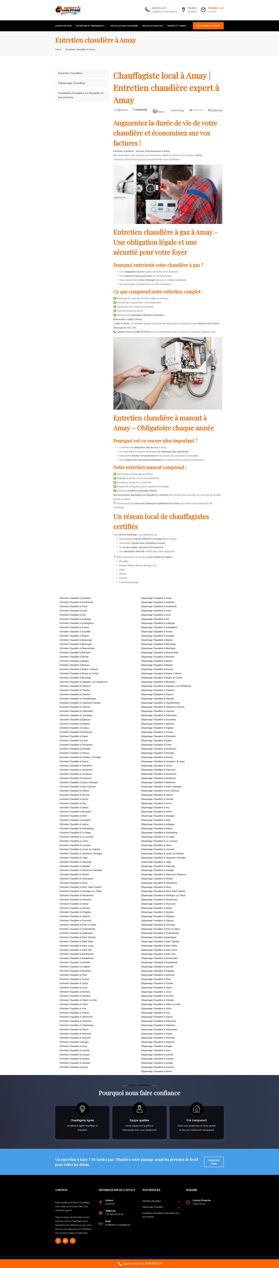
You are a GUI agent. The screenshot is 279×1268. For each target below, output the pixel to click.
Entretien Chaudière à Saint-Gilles (77, 941)
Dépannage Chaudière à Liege (156, 862)
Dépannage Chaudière (71, 83)
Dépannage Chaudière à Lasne (156, 845)
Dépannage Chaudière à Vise (155, 1012)
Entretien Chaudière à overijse (75, 1054)
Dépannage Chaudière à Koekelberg (159, 832)
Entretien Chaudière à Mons (73, 883)
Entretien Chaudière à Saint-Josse (77, 945)
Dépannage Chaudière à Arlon (156, 610)
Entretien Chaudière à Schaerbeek (77, 958)
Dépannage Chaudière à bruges (156, 1046)
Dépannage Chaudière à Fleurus (157, 757)
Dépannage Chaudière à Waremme (158, 1021)
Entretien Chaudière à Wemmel (75, 1033)
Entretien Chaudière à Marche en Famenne (81, 870)
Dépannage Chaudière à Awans (157, 631)
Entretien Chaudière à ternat (74, 1067)
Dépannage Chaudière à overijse (157, 1058)
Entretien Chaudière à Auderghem (77, 623)
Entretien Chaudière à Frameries (76, 765)
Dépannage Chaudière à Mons (156, 887)
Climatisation (63, 26)
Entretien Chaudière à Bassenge (76, 640)
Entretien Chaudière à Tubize (74, 983)
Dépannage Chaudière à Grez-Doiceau (160, 790)
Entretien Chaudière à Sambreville (77, 954)
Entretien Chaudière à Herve (74, 799)
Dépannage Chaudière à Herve (156, 803)
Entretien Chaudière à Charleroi (75, 686)
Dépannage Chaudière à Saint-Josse (159, 950)
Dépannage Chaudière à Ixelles (156, 811)
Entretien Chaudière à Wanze (74, 1012)
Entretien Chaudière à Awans (74, 627)
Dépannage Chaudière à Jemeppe (158, 815)
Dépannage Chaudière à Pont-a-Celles (160, 929)
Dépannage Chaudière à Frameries (158, 769)
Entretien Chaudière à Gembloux (76, 774)
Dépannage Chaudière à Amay (156, 598)
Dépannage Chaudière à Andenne (158, 602)
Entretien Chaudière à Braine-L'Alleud (79, 669)
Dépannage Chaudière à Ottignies (158, 916)
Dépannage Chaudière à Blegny (157, 665)
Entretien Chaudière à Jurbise (74, 824)
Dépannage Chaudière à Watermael (159, 1029)
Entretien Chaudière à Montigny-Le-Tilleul (81, 891)
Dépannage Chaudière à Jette (156, 820)
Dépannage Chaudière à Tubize (156, 987)
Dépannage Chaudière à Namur (156, 908)
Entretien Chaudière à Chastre (75, 690)
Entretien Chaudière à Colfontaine (76, 711)
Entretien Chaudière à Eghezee (75, 719)
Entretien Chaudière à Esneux (74, 727)
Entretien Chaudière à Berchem (75, 652)
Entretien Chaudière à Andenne (75, 598)
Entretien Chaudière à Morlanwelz (77, 895)
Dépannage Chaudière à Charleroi (157, 690)
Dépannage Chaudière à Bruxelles (158, 682)
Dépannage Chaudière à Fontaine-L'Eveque (163, 761)
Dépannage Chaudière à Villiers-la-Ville (160, 1004)
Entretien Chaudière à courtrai (74, 1050)
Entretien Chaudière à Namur (74, 903)
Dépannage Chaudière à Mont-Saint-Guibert (163, 891)
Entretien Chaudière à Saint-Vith (76, 950)
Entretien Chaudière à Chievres (75, 707)
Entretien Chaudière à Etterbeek (76, 732)
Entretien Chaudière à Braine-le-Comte (79, 673)
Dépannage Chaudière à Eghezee (157, 723)
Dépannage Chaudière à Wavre (156, 1033)
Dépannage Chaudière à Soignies (157, 970)
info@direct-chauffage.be (164, 11)
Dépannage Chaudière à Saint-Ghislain (160, 941)
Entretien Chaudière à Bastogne (76, 644)
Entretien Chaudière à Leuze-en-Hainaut (80, 849)
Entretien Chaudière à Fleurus (74, 753)
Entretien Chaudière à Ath (73, 614)
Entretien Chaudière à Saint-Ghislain (78, 937)
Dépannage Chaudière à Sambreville (159, 958)
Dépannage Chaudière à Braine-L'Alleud (161, 673)
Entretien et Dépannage (90, 26)
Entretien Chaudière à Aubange (75, 619)
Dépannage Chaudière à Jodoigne (157, 824)
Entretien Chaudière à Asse (73, 610)
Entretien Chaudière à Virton (74, 1004)
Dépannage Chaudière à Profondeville (160, 933)
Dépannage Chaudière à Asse (156, 614)
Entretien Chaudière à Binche (74, 656)
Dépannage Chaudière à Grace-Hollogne (161, 786)
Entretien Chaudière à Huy (73, 803)
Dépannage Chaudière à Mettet (157, 878)
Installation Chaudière (124, 26)
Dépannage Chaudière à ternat (156, 1071)
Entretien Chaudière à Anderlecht (76, 602)
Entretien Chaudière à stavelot (75, 1063)
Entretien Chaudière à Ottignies (75, 912)
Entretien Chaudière (70, 73)
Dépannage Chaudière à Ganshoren (158, 774)
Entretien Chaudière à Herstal (74, 795)
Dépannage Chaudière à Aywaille (157, 635)
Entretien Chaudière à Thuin (73, 975)
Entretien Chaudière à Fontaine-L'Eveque (80, 757)
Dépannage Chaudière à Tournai (157, 983)
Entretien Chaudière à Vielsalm (75, 996)
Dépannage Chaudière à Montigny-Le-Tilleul (163, 895)
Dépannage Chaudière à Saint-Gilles (159, 945)
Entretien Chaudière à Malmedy (75, 862)
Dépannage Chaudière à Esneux (157, 732)
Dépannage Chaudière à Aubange (158, 623)
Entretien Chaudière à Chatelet (75, 694)
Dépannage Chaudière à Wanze (157, 1016)
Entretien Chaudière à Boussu (74, 665)
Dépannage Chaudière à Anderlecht (159, 606)
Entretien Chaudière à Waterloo (76, 1021)
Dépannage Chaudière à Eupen (156, 740)
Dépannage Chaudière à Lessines (158, 849)
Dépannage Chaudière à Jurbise (156, 828)
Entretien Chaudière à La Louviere (77, 836)
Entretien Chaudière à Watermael (76, 1025)
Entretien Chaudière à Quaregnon (76, 933)
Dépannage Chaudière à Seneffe (157, 966)
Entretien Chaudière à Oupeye (75, 916)
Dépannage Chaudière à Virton (156, 1008)
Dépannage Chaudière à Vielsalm (157, 1000)
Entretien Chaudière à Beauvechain (77, 648)
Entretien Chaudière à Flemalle (75, 748)
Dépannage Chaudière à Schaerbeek (159, 962)
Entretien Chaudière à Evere (74, 740)
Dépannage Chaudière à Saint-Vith (158, 954)
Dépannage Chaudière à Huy (155, 807)
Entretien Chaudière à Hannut (74, 790)
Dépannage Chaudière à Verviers (157, 996)
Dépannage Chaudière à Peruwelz (158, 924)
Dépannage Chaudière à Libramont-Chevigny (163, 857)
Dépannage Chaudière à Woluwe (157, 1042)
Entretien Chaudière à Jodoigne (75, 820)
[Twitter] (65, 1241)
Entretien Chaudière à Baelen (74, 635)
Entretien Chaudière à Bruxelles (75, 677)
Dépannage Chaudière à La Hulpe (158, 836)
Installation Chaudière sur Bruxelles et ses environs (81, 95)
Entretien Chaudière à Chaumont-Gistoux (80, 702)
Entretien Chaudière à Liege (73, 857)
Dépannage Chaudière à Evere (156, 744)
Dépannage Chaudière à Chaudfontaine (160, 702)
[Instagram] (73, 1241)
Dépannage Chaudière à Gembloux (158, 778)
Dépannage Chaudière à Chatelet (157, 698)
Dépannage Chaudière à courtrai (157, 1054)
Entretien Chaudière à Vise (73, 1008)
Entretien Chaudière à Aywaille (75, 631)
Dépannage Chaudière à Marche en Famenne (163, 874)
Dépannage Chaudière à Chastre (157, 694)
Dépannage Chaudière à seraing (157, 1063)
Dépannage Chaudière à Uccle (156, 991)
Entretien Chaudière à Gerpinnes (76, 778)
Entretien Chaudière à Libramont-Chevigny (81, 853)
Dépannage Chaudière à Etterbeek (158, 736)
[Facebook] (58, 1241)
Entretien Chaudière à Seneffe (75, 962)
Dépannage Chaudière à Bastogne (158, 648)
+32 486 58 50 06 (114, 1214)
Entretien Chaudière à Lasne (74, 841)
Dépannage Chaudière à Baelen (157, 640)
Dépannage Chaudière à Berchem (158, 656)
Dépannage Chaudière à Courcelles (158, 719)
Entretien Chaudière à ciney (73, 1046)
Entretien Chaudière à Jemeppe (75, 811)
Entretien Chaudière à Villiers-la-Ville (78, 1000)
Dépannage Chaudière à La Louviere (159, 841)
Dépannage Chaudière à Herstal (157, 799)
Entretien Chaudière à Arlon (73, 606)
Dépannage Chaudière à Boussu (157, 669)
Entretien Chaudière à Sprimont (75, 970)
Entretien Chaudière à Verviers (75, 991)
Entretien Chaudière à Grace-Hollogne (79, 782)
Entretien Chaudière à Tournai (74, 979)
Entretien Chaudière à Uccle (73, 987)
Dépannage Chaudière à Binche (156, 661)
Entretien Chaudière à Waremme (76, 1016)
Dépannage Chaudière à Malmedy (158, 866)
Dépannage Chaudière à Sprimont (158, 975)
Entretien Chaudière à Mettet (74, 874)
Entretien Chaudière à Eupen (74, 736)
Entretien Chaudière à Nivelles (75, 908)
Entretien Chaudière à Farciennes (76, 744)
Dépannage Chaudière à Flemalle (157, 753)
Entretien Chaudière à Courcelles (76, 715)
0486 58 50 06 (159, 8)
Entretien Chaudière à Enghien (75, 723)
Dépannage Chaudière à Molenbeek (159, 883)
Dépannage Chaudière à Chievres (157, 711)
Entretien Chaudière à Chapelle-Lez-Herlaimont (83, 682)
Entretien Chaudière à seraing (74, 1058)
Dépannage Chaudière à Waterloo (158, 1025)
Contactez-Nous (214, 1161)
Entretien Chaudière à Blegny (74, 661)
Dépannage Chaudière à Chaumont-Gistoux (162, 707)
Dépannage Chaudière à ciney (156, 1050)
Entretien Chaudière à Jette (73, 815)
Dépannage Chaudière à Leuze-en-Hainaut (162, 853)
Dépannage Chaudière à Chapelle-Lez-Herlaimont (166, 686)
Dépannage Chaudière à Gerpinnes (158, 782)
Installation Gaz (153, 26)
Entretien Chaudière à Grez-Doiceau (77, 786)
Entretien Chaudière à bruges (74, 1042)
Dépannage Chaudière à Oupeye (157, 920)
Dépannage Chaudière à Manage (157, 870)
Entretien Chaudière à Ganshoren (76, 769)
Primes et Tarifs (176, 26)
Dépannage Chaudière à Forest (156, 765)
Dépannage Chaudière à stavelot (157, 1067)
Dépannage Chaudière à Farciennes (158, 748)
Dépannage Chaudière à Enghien (157, 727)
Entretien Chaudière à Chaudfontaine (78, 698)
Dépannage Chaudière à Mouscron (158, 903)
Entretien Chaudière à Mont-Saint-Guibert (81, 887)
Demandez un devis (208, 25)
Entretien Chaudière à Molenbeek (76, 878)
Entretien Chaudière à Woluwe (75, 1037)
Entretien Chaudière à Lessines (75, 845)
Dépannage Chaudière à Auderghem (159, 627)
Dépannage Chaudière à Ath (155, 619)
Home (58, 49)
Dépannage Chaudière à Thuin (156, 979)
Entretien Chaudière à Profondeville (77, 929)
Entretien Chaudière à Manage (75, 866)
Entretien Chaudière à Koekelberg (77, 828)
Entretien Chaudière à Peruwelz (75, 920)
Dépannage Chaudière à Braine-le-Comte (162, 677)
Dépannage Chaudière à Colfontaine (159, 715)
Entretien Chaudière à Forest (74, 761)
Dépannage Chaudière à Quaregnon (159, 937)
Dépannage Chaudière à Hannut (157, 795)
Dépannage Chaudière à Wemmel (158, 1037)
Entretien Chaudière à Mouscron (76, 899)
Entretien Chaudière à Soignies (75, 966)
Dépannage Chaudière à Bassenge (158, 644)
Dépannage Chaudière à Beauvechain (159, 652)
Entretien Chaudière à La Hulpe (75, 832)
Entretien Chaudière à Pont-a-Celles (78, 924)
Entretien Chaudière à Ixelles (74, 807)
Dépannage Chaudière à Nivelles (157, 912)
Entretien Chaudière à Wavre (74, 1029)
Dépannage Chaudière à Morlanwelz (159, 899)
